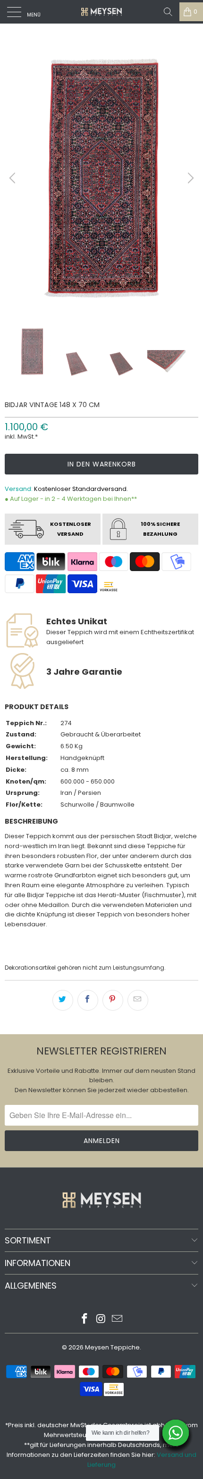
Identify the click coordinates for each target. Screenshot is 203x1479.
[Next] (189, 178)
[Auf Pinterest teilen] (112, 1000)
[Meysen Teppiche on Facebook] (84, 1319)
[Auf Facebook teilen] (87, 1000)
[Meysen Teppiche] (101, 12)
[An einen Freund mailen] (137, 1000)
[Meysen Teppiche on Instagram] (101, 1319)
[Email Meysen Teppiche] (117, 1319)
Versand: (19, 488)
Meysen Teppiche (112, 1347)
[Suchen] (168, 11)
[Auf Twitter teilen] (62, 1000)
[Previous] (13, 178)
